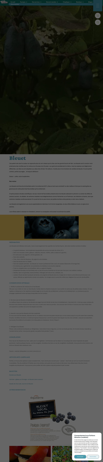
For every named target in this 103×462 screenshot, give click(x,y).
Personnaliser (93, 456)
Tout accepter (80, 456)
